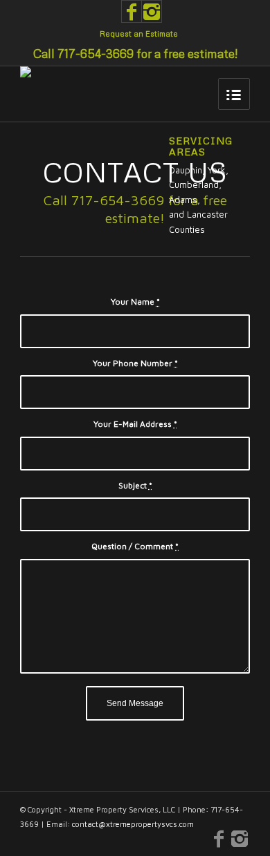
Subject (135, 485)
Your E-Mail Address (135, 424)
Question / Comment (135, 546)
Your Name (135, 301)
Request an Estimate (139, 33)
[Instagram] (151, 11)
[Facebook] (131, 11)
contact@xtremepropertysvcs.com (133, 823)
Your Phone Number (135, 363)
